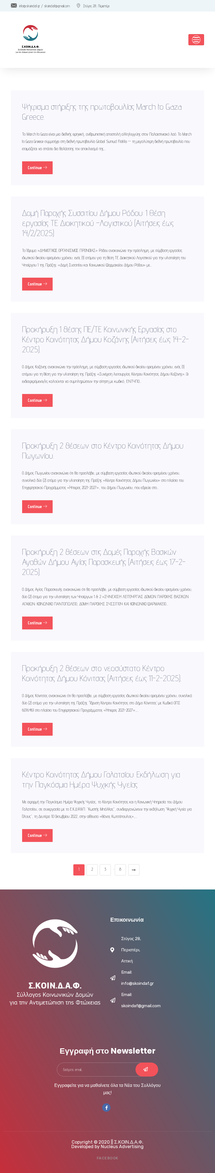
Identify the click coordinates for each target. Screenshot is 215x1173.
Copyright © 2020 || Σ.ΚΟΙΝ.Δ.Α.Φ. (107, 1142)
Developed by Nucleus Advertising (107, 1146)
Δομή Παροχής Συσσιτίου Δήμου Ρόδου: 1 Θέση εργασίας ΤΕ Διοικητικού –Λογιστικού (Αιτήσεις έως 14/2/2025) (98, 223)
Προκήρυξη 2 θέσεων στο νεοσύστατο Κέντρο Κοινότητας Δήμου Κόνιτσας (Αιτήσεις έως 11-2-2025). (101, 673)
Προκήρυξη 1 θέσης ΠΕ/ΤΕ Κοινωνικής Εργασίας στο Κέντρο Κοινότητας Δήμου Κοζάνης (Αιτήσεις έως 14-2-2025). (105, 339)
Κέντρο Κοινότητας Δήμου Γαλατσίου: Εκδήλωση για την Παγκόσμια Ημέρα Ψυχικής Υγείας (101, 779)
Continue (35, 167)
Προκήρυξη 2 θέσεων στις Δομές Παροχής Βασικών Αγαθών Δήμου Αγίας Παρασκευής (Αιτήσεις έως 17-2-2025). (104, 562)
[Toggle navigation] (196, 39)
